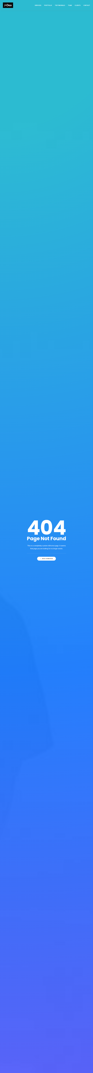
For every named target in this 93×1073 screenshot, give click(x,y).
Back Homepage (47, 558)
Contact (86, 5)
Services (38, 5)
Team (70, 5)
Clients (78, 5)
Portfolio (48, 5)
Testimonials (60, 5)
